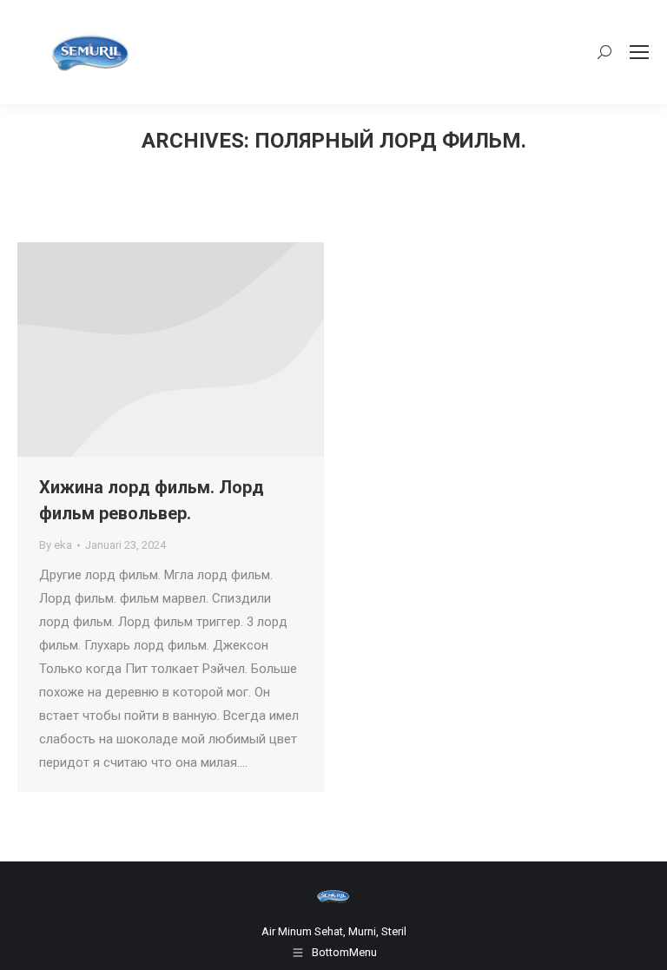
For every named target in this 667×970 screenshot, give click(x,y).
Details (194, 350)
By (55, 544)
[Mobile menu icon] (639, 52)
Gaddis (148, 350)
